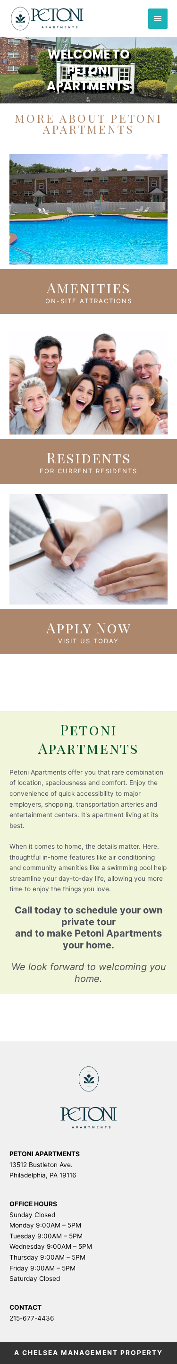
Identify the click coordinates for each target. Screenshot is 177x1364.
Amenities (89, 287)
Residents (88, 457)
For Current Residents (88, 471)
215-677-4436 (31, 1318)
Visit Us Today (88, 641)
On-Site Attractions (88, 301)
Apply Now (88, 627)
